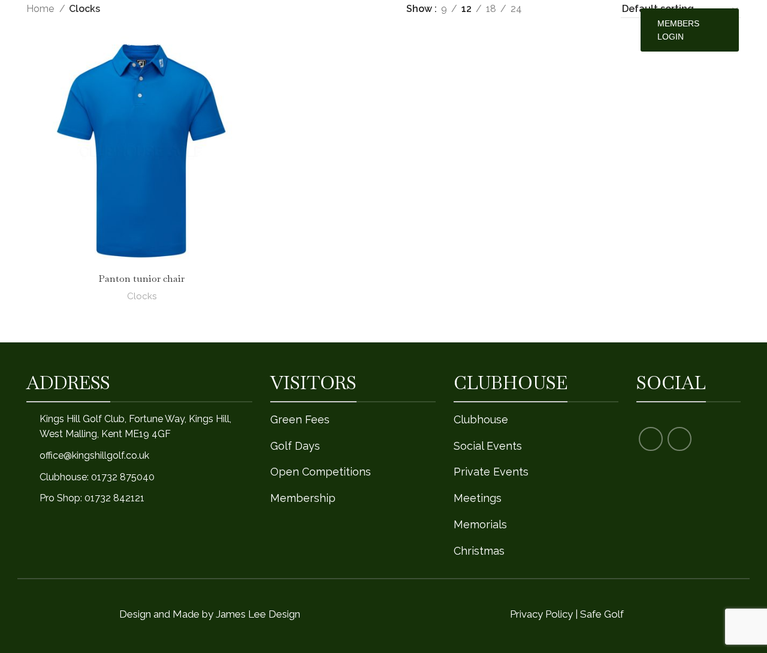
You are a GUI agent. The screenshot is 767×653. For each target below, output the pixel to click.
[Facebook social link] (651, 439)
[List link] (139, 456)
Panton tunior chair (141, 278)
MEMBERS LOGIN (678, 30)
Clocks (141, 296)
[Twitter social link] (679, 439)
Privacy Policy (541, 614)
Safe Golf (602, 614)
